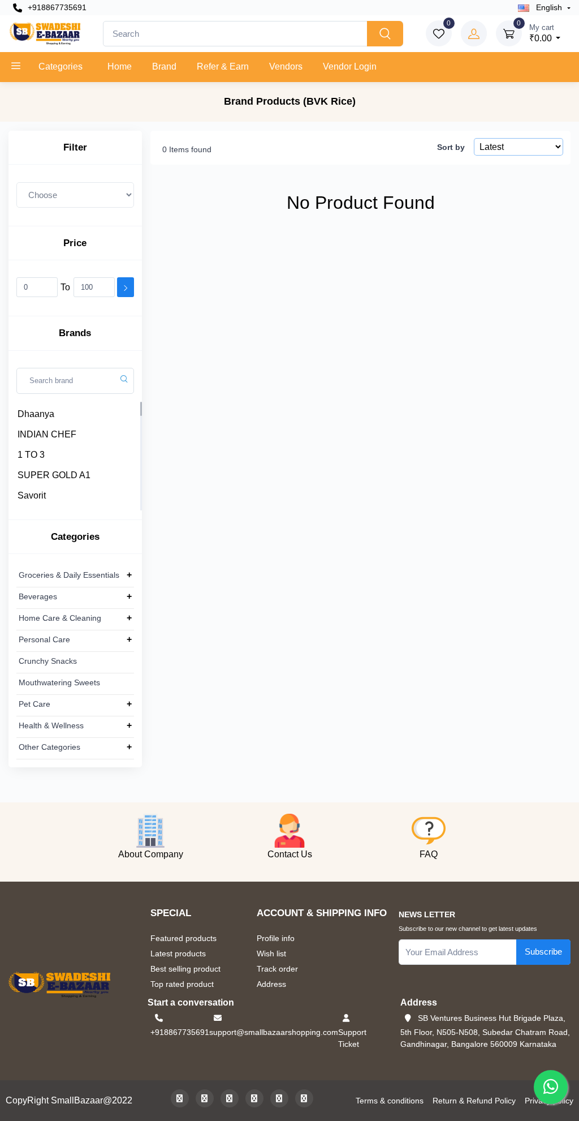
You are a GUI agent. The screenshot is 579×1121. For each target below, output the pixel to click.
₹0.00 (541, 33)
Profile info (276, 938)
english (549, 7)
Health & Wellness (51, 725)
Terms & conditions (390, 1100)
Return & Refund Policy (474, 1100)
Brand (164, 66)
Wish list (271, 953)
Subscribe (543, 951)
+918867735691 (56, 7)
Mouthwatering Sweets (59, 682)
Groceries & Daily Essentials (69, 574)
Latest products (178, 953)
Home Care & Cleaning (60, 617)
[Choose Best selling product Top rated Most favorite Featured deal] (75, 195)
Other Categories (49, 746)
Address (271, 984)
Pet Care (34, 703)
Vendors (286, 66)
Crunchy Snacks (48, 660)
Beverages (38, 596)
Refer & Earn (223, 66)
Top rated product (182, 984)
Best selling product (185, 968)
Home (119, 66)
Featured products (183, 938)
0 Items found (186, 149)
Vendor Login (350, 66)
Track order (277, 968)
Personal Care (44, 639)
